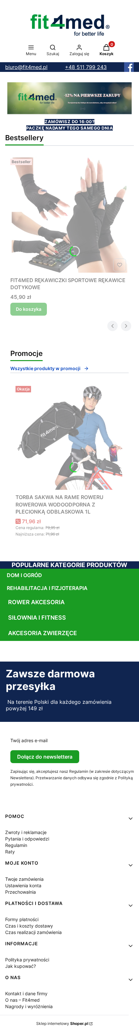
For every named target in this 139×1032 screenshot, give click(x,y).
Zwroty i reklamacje (26, 832)
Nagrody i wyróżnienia (29, 1006)
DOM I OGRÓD (24, 575)
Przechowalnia (20, 892)
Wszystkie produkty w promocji (45, 368)
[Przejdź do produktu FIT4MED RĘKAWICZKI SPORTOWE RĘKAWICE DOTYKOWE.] (69, 215)
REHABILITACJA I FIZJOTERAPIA (47, 588)
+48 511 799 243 (86, 67)
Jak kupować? (20, 966)
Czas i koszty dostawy (29, 926)
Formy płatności (21, 919)
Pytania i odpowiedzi (27, 838)
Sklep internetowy (62, 1023)
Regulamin (16, 845)
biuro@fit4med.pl (26, 67)
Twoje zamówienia (24, 879)
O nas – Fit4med (22, 1000)
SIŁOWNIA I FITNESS (37, 617)
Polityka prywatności (27, 959)
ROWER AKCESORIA (36, 602)
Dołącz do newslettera (44, 756)
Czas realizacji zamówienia (33, 932)
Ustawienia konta (23, 885)
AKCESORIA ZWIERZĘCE (42, 633)
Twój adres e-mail (29, 740)
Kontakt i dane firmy (26, 993)
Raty (10, 851)
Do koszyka (28, 309)
